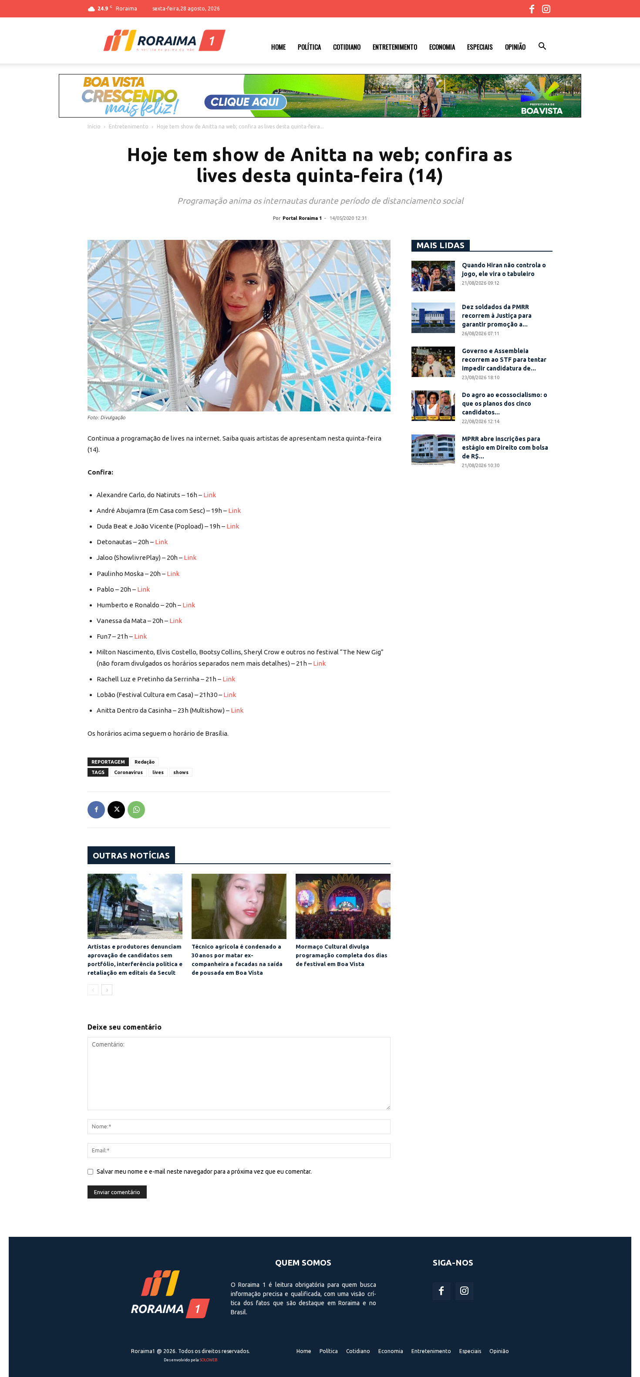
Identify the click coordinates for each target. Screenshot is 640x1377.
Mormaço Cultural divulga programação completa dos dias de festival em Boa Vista (341, 955)
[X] (116, 809)
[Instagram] (545, 8)
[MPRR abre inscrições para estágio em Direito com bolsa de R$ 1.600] (433, 449)
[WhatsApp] (136, 809)
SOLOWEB (208, 1360)
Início (94, 126)
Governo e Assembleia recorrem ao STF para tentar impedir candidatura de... (504, 359)
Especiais (480, 46)
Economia (442, 46)
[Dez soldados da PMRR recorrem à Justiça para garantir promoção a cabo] (433, 318)
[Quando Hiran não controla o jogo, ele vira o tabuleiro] (433, 276)
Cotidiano (346, 46)
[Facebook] (531, 8)
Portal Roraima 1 (302, 218)
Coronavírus (128, 772)
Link (209, 494)
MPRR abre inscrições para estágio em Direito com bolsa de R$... (505, 447)
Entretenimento (395, 46)
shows (181, 772)
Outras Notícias (131, 855)
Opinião (515, 46)
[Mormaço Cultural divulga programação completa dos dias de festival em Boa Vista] (343, 906)
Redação (145, 761)
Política (309, 46)
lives (158, 772)
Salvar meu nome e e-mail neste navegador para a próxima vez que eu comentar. (204, 1171)
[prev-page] (93, 989)
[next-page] (106, 989)
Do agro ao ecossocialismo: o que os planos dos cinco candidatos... (504, 403)
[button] (542, 47)
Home (278, 46)
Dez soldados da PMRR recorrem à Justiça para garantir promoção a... (497, 315)
